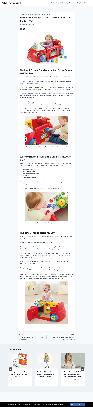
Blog (57, 3)
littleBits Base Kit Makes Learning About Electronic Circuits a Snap (63, 337)
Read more (80, 404)
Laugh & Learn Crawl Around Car (32, 81)
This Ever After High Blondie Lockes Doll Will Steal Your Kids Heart (45, 374)
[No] (91, 404)
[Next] (82, 369)
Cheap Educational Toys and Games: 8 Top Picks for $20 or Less (19, 374)
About (53, 3)
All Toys (22, 14)
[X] (24, 29)
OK (72, 404)
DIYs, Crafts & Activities (84, 3)
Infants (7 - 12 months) (32, 14)
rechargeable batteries (62, 255)
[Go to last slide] (10, 369)
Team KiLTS (24, 24)
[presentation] (20, 360)
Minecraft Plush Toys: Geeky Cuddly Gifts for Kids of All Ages (31, 337)
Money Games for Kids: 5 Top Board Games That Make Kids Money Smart (72, 374)
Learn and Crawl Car (36, 253)
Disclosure (72, 3)
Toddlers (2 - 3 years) (44, 14)
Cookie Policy (64, 3)
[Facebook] (21, 29)
